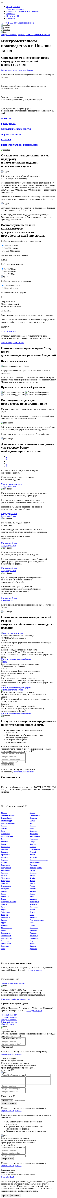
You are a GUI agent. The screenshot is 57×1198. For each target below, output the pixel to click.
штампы (6, 139)
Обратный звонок (25, 23)
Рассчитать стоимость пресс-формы (22, 11)
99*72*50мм (10, 274)
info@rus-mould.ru (9, 34)
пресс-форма (8, 123)
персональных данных (24, 772)
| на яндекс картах (34, 970)
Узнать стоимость (9, 1104)
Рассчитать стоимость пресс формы (17, 70)
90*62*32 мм (10, 271)
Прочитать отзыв (15, 633)
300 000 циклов (11, 246)
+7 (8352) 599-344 (9, 23)
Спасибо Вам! (7, 1177)
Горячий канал (11, 288)
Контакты (10, 18)
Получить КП (12, 16)
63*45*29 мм (10, 269)
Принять (5, 1196)
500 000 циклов (11, 248)
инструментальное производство (20, 144)
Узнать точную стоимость (12, 343)
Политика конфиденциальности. (16, 999)
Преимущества (13, 6)
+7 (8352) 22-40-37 (9, 1017)
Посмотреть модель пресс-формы (16, 659)
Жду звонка (7, 1047)
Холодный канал (12, 286)
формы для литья (11, 134)
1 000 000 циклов (12, 251)
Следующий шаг (8, 486)
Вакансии (10, 14)
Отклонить (15, 1196)
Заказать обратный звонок (13, 983)
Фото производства (15, 9)
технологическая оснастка (16, 128)
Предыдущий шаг (9, 513)
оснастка (6, 118)
